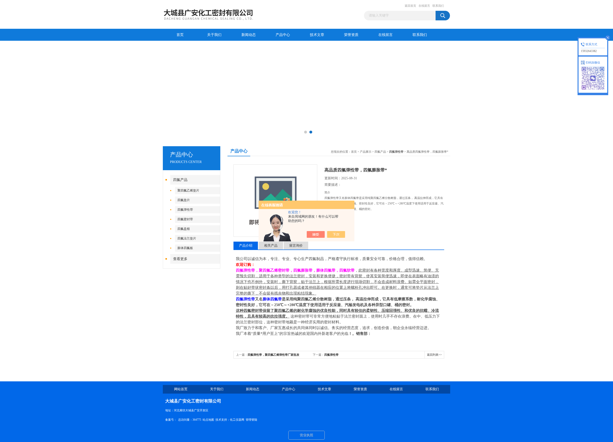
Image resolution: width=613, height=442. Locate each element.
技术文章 (317, 35)
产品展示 (365, 151)
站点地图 (208, 419)
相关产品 (271, 245)
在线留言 (424, 5)
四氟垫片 (183, 200)
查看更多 (180, 259)
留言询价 (296, 245)
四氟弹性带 (185, 209)
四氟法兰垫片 (186, 238)
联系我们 (438, 5)
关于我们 (214, 35)
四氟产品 (180, 180)
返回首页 (410, 5)
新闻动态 (248, 35)
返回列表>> (434, 354)
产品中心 (283, 35)
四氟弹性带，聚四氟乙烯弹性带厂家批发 (273, 354)
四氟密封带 (185, 219)
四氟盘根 (183, 229)
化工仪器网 (237, 419)
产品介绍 (245, 245)
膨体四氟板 (185, 248)
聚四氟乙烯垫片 (188, 190)
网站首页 (180, 389)
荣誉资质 (351, 35)
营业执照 (306, 435)
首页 (180, 35)
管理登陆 (251, 419)
